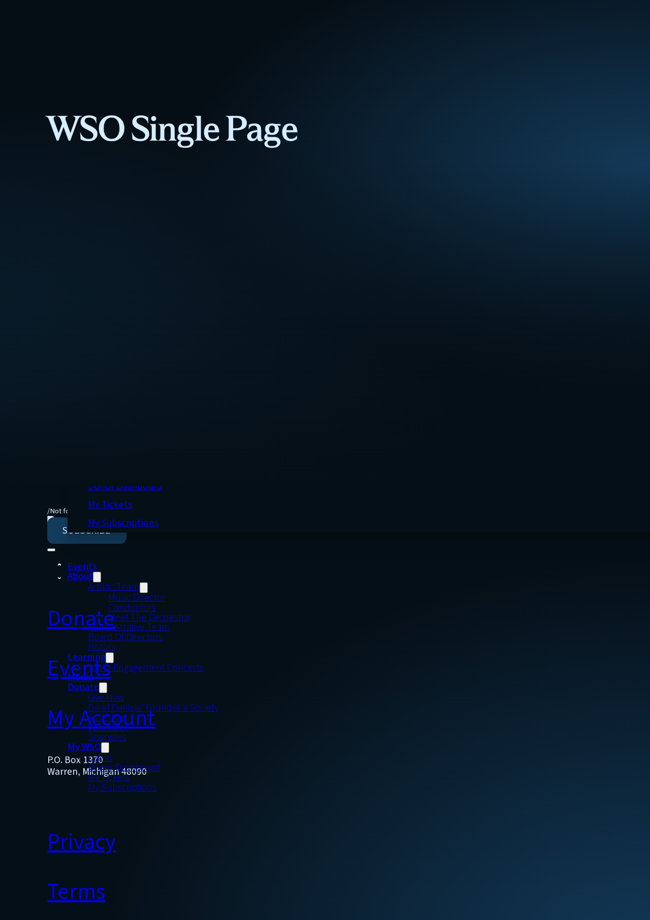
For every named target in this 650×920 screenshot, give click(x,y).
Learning (87, 657)
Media (80, 677)
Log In (100, 758)
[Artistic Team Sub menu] (144, 587)
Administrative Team (129, 627)
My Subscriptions (123, 523)
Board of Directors (125, 637)
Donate (83, 687)
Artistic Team (114, 587)
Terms (76, 892)
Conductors (132, 608)
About (80, 576)
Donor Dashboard (125, 487)
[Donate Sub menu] (103, 687)
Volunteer (108, 728)
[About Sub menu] (97, 577)
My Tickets (110, 505)
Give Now (106, 698)
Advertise (106, 718)
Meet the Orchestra (148, 618)
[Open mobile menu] (51, 549)
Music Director (137, 598)
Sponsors (107, 737)
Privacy (81, 842)
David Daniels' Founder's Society (153, 708)
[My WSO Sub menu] (105, 747)
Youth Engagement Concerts (146, 668)
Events (82, 567)
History (102, 647)
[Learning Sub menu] (110, 657)
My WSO (84, 747)
